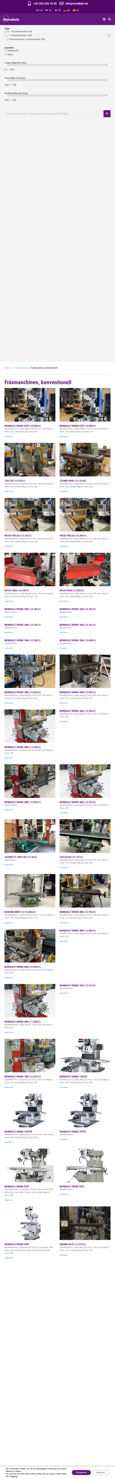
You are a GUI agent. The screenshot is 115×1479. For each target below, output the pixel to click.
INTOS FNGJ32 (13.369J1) (73, 535)
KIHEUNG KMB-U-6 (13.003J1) (20, 911)
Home (7, 368)
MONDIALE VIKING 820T (16, 1186)
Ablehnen (100, 1472)
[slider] (5, 64)
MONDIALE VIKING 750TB (73, 1131)
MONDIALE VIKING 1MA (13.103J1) (78, 609)
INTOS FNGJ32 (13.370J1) (18, 535)
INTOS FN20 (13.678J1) (16, 590)
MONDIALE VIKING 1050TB (18, 1131)
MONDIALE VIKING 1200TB (73, 1076)
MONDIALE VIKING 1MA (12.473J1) (22, 1076)
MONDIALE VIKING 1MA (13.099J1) (78, 640)
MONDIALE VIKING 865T (72, 1186)
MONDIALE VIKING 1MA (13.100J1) (22, 640)
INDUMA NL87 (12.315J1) (73, 1244)
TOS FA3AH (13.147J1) (71, 857)
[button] (104, 19)
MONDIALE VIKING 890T (16, 1244)
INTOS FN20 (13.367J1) (72, 590)
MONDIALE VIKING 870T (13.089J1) (78, 425)
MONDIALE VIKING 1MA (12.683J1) (22, 692)
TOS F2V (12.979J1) (14, 480)
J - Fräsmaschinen (20, 368)
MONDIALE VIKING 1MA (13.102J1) (22, 624)
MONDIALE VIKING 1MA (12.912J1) (78, 985)
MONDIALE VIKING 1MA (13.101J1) (78, 624)
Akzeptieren (81, 1472)
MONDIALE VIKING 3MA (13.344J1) (22, 747)
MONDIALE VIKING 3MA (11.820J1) (22, 1021)
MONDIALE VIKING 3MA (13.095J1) (22, 802)
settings (14, 1476)
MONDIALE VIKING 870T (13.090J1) (22, 425)
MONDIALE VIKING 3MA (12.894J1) (22, 966)
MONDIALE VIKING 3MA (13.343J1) (78, 710)
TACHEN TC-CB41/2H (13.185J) (20, 857)
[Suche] (107, 113)
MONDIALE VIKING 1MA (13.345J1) (22, 609)
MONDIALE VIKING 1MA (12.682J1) (78, 692)
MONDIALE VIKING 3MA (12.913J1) (78, 802)
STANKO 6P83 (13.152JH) (73, 480)
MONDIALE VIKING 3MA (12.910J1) (78, 911)
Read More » (9, 437)
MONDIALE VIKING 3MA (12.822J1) (78, 930)
